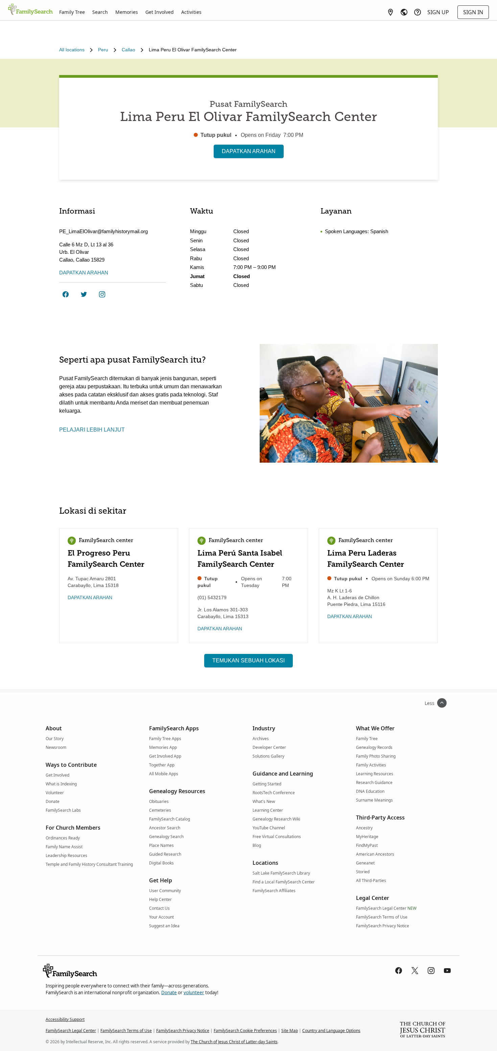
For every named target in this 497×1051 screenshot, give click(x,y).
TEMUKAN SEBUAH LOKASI (248, 660)
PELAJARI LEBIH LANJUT (92, 430)
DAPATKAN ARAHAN (249, 151)
